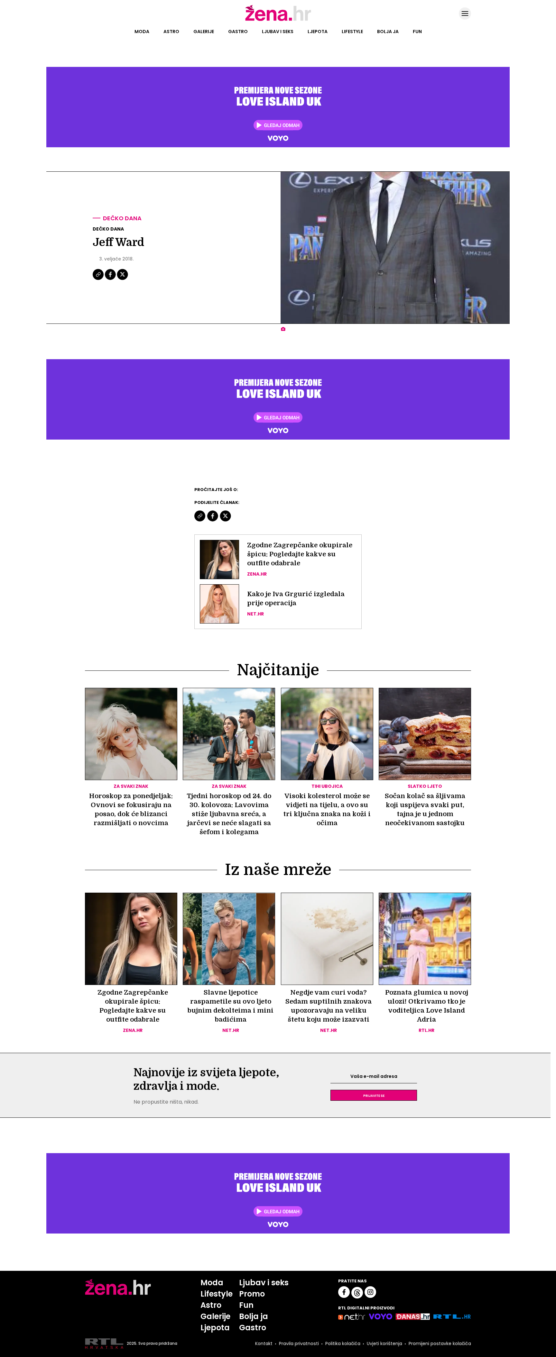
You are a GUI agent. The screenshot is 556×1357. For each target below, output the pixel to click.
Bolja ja (388, 31)
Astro (171, 31)
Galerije (203, 31)
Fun (417, 31)
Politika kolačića (342, 1343)
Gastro (238, 31)
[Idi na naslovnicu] (278, 20)
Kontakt (264, 1343)
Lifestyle (352, 31)
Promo (252, 1294)
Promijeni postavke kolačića (440, 1343)
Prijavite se (374, 1095)
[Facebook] (111, 279)
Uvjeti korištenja (384, 1343)
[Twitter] (122, 279)
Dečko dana (122, 218)
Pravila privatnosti (299, 1343)
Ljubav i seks (277, 31)
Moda (141, 31)
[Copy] (99, 279)
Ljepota (318, 31)
